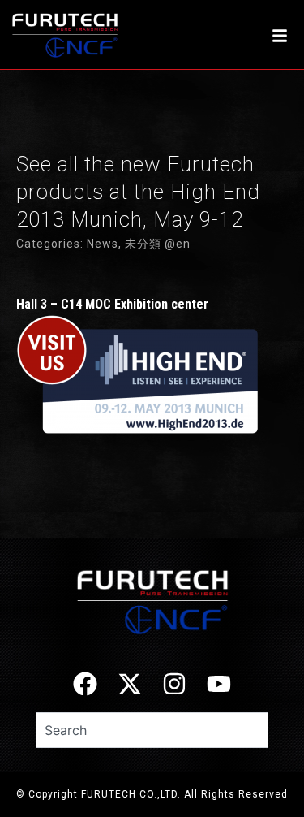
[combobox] (152, 730)
